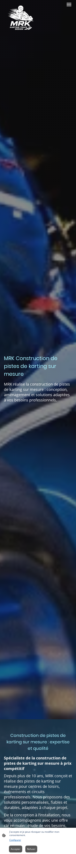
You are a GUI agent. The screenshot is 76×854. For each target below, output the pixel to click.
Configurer (15, 840)
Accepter (15, 849)
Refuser (31, 849)
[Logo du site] (20, 18)
